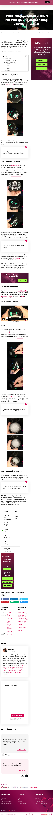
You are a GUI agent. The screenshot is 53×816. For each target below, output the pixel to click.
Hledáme (3, 798)
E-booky (20, 800)
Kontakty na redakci (6, 803)
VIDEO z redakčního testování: (13, 63)
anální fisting (16, 258)
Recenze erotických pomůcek (10, 32)
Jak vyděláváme (39, 800)
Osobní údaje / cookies (41, 803)
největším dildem (22, 291)
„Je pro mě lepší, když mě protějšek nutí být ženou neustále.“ (14, 666)
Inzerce (37, 798)
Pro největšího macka (10, 62)
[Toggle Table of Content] (25, 56)
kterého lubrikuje (9, 84)
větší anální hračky (16, 176)
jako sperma (10, 396)
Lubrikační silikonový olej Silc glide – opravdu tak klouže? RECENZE (23, 628)
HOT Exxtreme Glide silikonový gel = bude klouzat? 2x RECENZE (23, 622)
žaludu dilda (20, 338)
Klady (8, 68)
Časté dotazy (4, 800)
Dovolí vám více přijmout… (11, 60)
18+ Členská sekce (23, 803)
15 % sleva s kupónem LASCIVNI (17, 2)
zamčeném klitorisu (6, 296)
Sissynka (11, 649)
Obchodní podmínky (40, 801)
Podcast (20, 801)
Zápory (8, 70)
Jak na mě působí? (7, 58)
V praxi (8, 65)
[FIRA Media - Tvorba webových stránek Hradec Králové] (44, 814)
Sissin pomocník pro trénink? (11, 67)
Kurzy (19, 798)
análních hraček (15, 165)
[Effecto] (51, 814)
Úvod (2, 32)
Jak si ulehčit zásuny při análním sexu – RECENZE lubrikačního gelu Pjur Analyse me (23, 615)
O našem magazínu (6, 801)
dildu (22, 296)
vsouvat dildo (9, 332)
